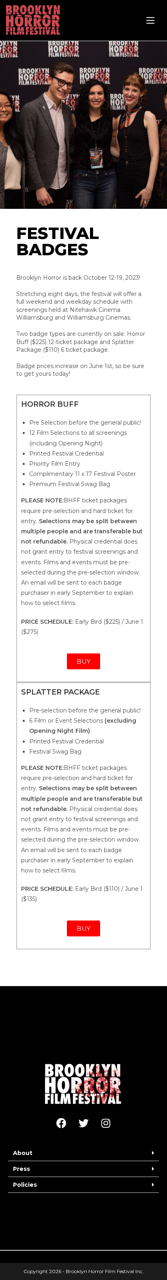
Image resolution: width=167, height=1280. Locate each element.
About (22, 1153)
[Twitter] (83, 1123)
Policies (25, 1184)
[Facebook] (61, 1123)
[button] (83, 1153)
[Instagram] (106, 1123)
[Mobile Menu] (150, 20)
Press (21, 1169)
